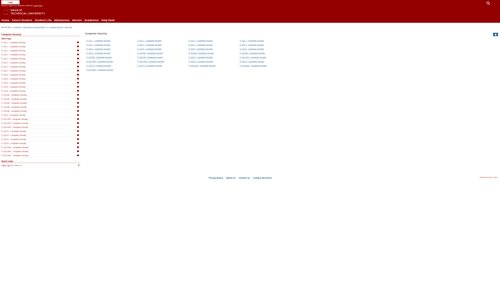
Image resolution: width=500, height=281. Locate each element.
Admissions (62, 20)
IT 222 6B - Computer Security (14, 107)
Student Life (43, 20)
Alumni (77, 20)
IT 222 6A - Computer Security (14, 95)
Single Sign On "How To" (11, 165)
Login (10, 2)
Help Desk (108, 20)
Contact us (244, 177)
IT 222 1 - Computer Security (13, 42)
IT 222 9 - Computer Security (13, 115)
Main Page (68, 27)
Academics (92, 20)
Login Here (37, 5)
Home (5, 20)
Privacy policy (216, 177)
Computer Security (56, 27)
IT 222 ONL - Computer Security (14, 147)
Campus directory (262, 177)
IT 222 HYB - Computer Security (14, 123)
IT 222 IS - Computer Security (13, 131)
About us (230, 177)
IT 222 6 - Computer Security (13, 75)
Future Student (22, 20)
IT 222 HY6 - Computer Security (14, 119)
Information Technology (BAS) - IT (35, 27)
